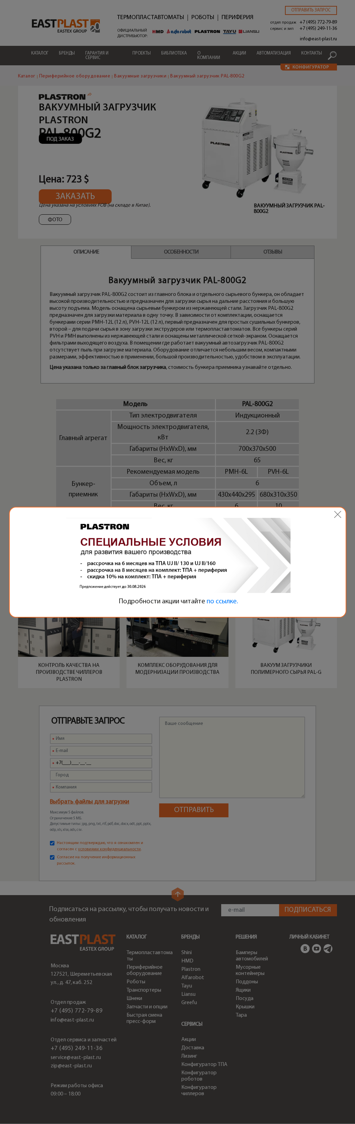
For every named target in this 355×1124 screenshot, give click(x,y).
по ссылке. (222, 601)
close (337, 514)
